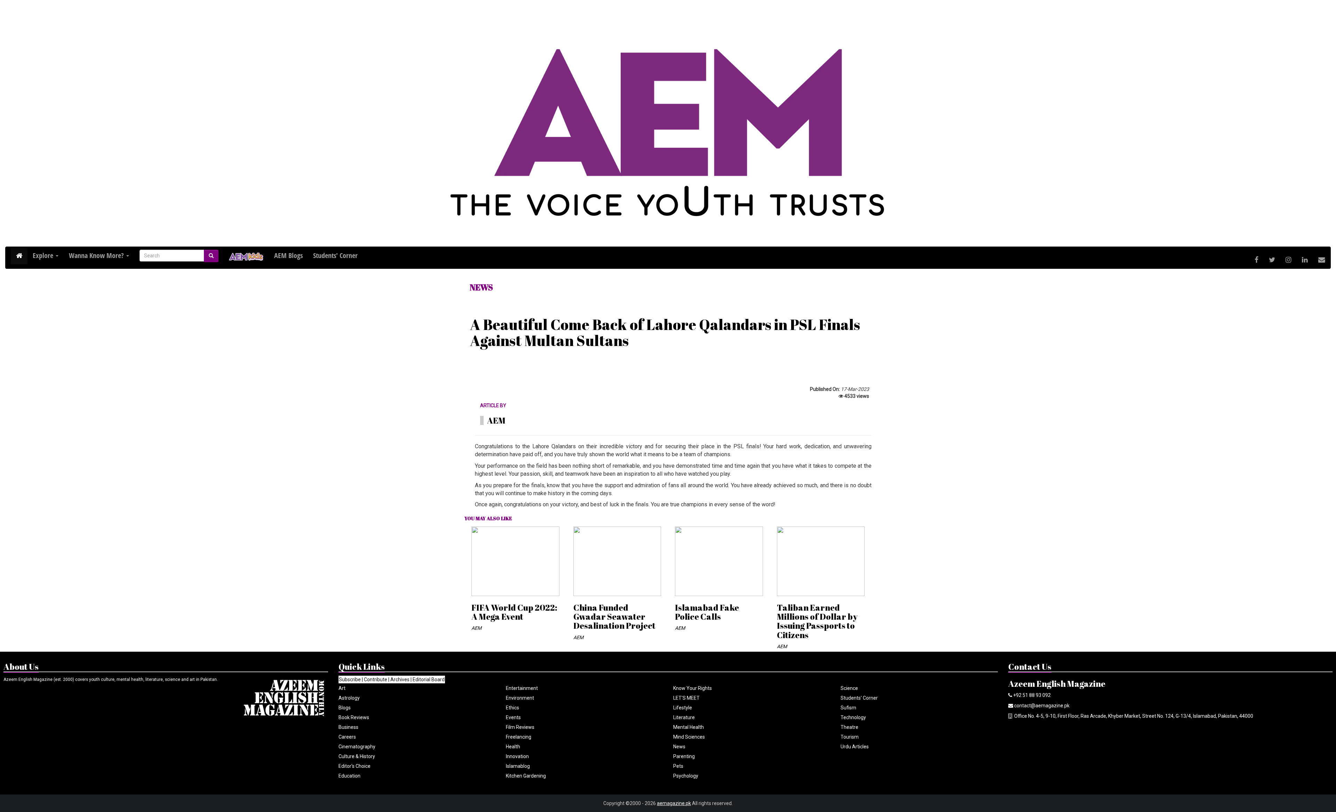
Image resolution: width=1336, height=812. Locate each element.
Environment (520, 698)
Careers (347, 737)
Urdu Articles (855, 746)
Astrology (349, 698)
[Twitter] (1272, 260)
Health (513, 746)
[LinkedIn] (1305, 260)
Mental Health (688, 727)
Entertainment (522, 688)
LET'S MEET (686, 698)
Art (342, 688)
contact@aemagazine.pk (1041, 705)
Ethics (512, 707)
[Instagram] (1288, 260)
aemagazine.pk (674, 803)
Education (349, 776)
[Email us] (1321, 260)
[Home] (19, 256)
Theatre (849, 727)
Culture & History (357, 756)
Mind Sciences (689, 737)
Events (513, 717)
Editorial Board (429, 679)
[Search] (211, 256)
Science (849, 688)
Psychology (685, 776)
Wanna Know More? (97, 255)
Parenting (684, 756)
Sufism (848, 707)
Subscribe (350, 679)
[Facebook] (1256, 260)
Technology (853, 717)
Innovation (517, 756)
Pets (678, 766)
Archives (399, 679)
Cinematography (357, 746)
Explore (44, 255)
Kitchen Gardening (526, 776)
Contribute (375, 679)
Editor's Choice (355, 766)
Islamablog (518, 766)
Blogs (345, 707)
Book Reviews (354, 717)
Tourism (850, 737)
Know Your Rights (692, 688)
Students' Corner (859, 698)
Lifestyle (682, 707)
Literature (684, 717)
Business (348, 727)
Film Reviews (520, 727)
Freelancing (518, 737)
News (679, 746)
